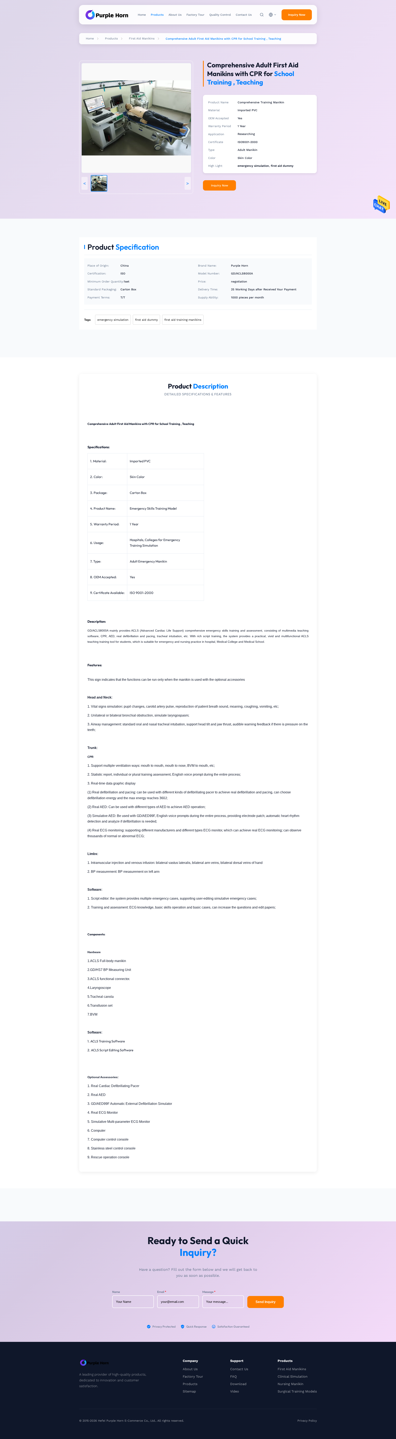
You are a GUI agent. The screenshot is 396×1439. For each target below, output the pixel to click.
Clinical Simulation (293, 1376)
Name (116, 1292)
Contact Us (244, 14)
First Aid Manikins (141, 38)
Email (161, 1292)
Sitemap (189, 1391)
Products (157, 14)
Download (238, 1384)
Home (142, 14)
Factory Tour (195, 14)
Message (209, 1292)
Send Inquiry (266, 1302)
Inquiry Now (296, 14)
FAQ (233, 1376)
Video (234, 1391)
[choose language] (273, 15)
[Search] (262, 15)
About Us (175, 14)
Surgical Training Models (297, 1391)
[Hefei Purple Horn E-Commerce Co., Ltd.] (107, 14)
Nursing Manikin (290, 1384)
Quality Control (220, 14)
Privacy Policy (307, 1420)
